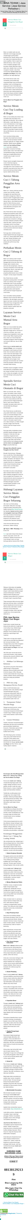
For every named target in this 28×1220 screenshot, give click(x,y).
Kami (5, 534)
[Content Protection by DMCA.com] (4, 1210)
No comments (13, 25)
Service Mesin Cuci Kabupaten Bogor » (13, 1203)
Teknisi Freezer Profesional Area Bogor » (13, 547)
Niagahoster (11, 1213)
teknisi (5, 147)
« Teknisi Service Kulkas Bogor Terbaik (13, 545)
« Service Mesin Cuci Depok (10, 1202)
